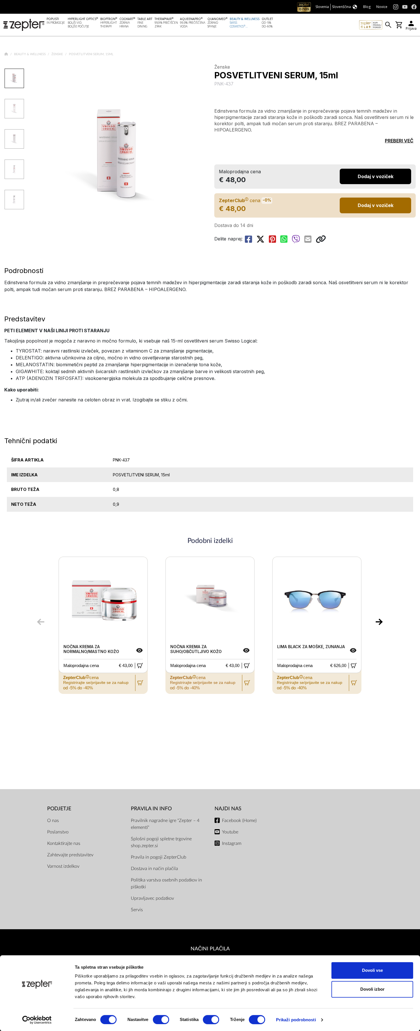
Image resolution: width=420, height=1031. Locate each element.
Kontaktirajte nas (63, 843)
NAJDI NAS (228, 808)
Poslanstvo (58, 832)
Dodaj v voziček (375, 205)
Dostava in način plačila (154, 868)
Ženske (57, 54)
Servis (137, 909)
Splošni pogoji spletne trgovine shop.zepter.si (161, 842)
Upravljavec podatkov (152, 898)
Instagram (231, 843)
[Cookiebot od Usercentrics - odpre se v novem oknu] (37, 1020)
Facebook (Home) (239, 820)
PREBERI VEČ (399, 141)
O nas (53, 820)
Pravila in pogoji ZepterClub (158, 857)
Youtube (230, 832)
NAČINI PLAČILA (210, 948)
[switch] (161, 1019)
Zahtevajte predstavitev (70, 855)
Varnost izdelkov (63, 866)
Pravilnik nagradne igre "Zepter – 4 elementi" (165, 824)
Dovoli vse (372, 970)
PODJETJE (59, 808)
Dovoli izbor (372, 989)
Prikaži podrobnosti (296, 1019)
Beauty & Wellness (30, 54)
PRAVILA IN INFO (151, 808)
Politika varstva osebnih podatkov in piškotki (166, 883)
